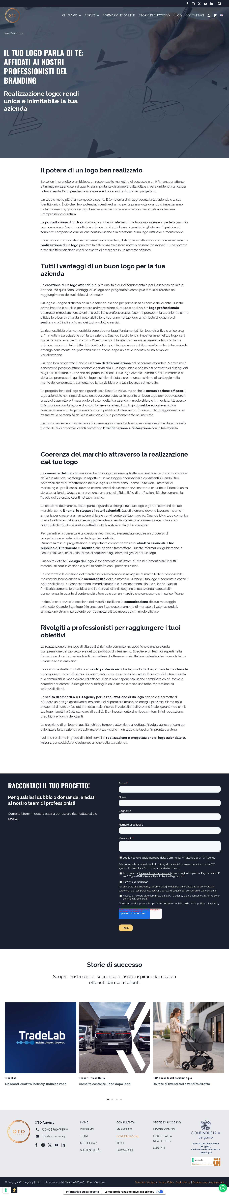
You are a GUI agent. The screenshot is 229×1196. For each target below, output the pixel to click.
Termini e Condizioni (146, 1182)
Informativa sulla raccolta (82, 1191)
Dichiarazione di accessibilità (208, 1182)
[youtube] (205, 3)
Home (7, 33)
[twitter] (199, 3)
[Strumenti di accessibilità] (14, 1190)
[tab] (108, 1099)
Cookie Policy (183, 1182)
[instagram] (193, 3)
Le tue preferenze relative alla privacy (129, 1191)
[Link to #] (219, 4)
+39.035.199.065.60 (55, 1129)
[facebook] (187, 3)
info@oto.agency (54, 1136)
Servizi (14, 33)
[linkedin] (211, 3)
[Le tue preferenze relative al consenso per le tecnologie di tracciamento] (6, 1190)
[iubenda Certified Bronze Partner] (205, 1158)
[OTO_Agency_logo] (12, 10)
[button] (92, 16)
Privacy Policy (166, 1182)
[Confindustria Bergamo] (205, 1121)
